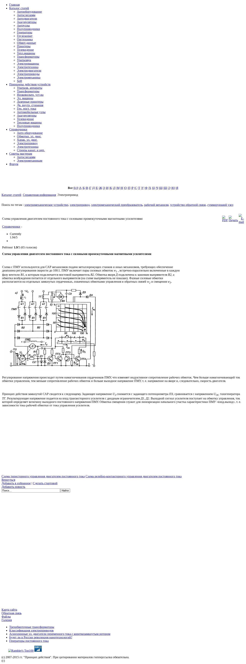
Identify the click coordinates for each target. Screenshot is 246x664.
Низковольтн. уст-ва (30, 94)
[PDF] (225, 217)
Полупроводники (28, 29)
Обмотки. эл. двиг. (29, 136)
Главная (14, 4)
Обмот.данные (26, 42)
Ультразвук (24, 60)
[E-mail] (241, 217)
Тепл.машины (26, 53)
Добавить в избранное (16, 483)
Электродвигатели (29, 70)
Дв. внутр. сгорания (30, 105)
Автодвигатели (27, 18)
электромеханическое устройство (46, 204)
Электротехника (27, 67)
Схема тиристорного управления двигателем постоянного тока (43, 476)
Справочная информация (39, 194)
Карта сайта (9, 609)
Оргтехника (25, 39)
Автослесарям (26, 15)
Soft (19, 81)
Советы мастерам (20, 153)
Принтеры (24, 46)
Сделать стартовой (45, 483)
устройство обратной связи (188, 204)
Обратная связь (12, 613)
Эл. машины (25, 98)
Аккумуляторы (27, 22)
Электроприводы (28, 74)
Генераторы (24, 32)
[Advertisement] (95, 177)
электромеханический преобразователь (117, 204)
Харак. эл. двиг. (27, 139)
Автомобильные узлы (31, 112)
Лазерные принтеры (30, 101)
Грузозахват (24, 36)
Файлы (6, 616)
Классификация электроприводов (31, 630)
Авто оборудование (30, 132)
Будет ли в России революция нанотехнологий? (40, 637)
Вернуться (8, 479)
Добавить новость (13, 486)
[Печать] (233, 217)
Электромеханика (28, 77)
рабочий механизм (156, 204)
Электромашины (28, 63)
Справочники (18, 129)
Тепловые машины (29, 122)
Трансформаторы (28, 56)
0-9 (76, 188)
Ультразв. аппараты (29, 87)
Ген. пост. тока (26, 108)
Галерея (7, 620)
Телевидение (25, 49)
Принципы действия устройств (30, 84)
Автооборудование (29, 11)
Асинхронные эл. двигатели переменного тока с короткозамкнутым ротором (59, 634)
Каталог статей (19, 8)
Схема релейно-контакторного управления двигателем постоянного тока (134, 476)
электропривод (80, 204)
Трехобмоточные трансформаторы (31, 627)
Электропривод (27, 143)
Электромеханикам (29, 160)
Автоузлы (23, 25)
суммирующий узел (220, 204)
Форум (13, 164)
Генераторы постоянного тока (29, 640)
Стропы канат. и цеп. (31, 150)
